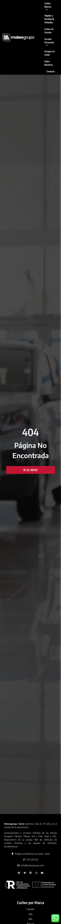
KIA (30, 914)
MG (30, 918)
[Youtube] (42, 872)
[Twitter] (24, 872)
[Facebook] (18, 872)
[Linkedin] (30, 872)
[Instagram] (36, 872)
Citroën (30, 909)
